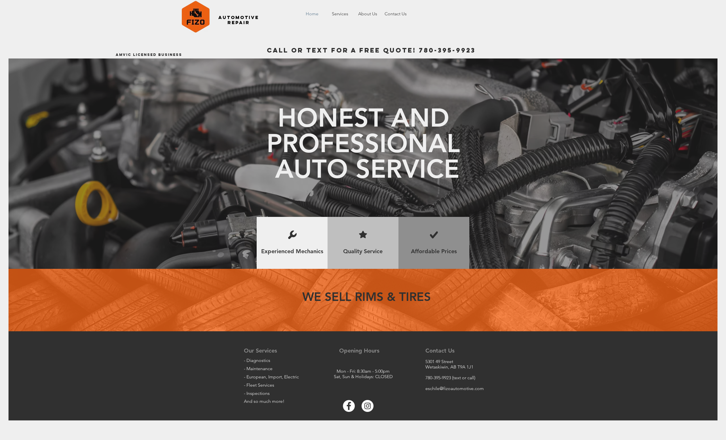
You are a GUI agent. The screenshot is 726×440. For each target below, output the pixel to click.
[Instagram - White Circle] (367, 406)
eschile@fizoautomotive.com (454, 388)
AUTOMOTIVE (238, 17)
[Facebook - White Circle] (349, 406)
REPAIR (238, 22)
